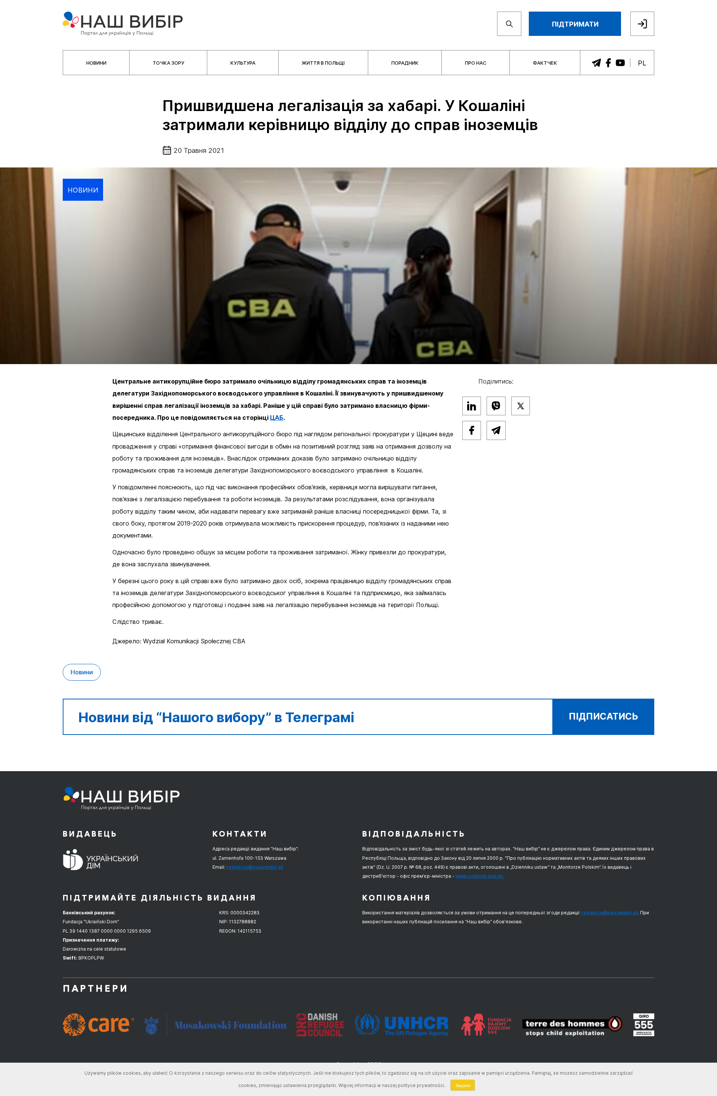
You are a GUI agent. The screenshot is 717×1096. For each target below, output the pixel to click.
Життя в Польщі (323, 63)
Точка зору (168, 63)
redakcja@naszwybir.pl (254, 867)
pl (642, 63)
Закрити (462, 1085)
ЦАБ (276, 417)
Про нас (476, 63)
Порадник (405, 63)
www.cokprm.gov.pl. (480, 876)
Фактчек (545, 63)
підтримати (575, 24)
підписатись (603, 716)
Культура (242, 63)
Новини (96, 63)
